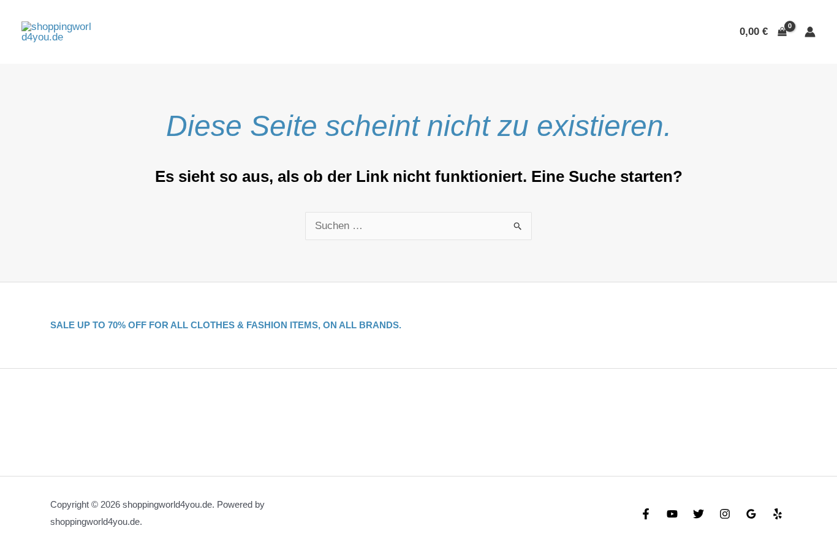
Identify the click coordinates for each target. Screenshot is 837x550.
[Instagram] (724, 513)
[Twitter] (698, 513)
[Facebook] (645, 513)
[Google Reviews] (751, 513)
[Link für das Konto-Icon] (810, 31)
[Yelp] (777, 513)
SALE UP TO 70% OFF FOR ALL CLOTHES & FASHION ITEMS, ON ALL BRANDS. (225, 325)
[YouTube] (672, 513)
